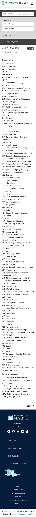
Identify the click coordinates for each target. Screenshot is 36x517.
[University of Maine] (15, 4)
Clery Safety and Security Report (18, 500)
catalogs (7, 511)
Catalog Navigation (11, 41)
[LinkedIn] (22, 431)
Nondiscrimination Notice (18, 493)
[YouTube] (13, 431)
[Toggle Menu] (32, 4)
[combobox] (18, 14)
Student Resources (18, 489)
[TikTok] (27, 431)
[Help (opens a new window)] (33, 48)
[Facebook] (8, 431)
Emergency (18, 503)
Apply (18, 486)
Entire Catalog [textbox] (7, 24)
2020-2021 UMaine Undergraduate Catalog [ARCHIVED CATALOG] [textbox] (18, 14)
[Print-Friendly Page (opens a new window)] (30, 48)
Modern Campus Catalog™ (22, 514)
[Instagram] (18, 431)
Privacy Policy (18, 496)
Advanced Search (8, 35)
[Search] (32, 29)
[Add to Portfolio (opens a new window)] (28, 48)
